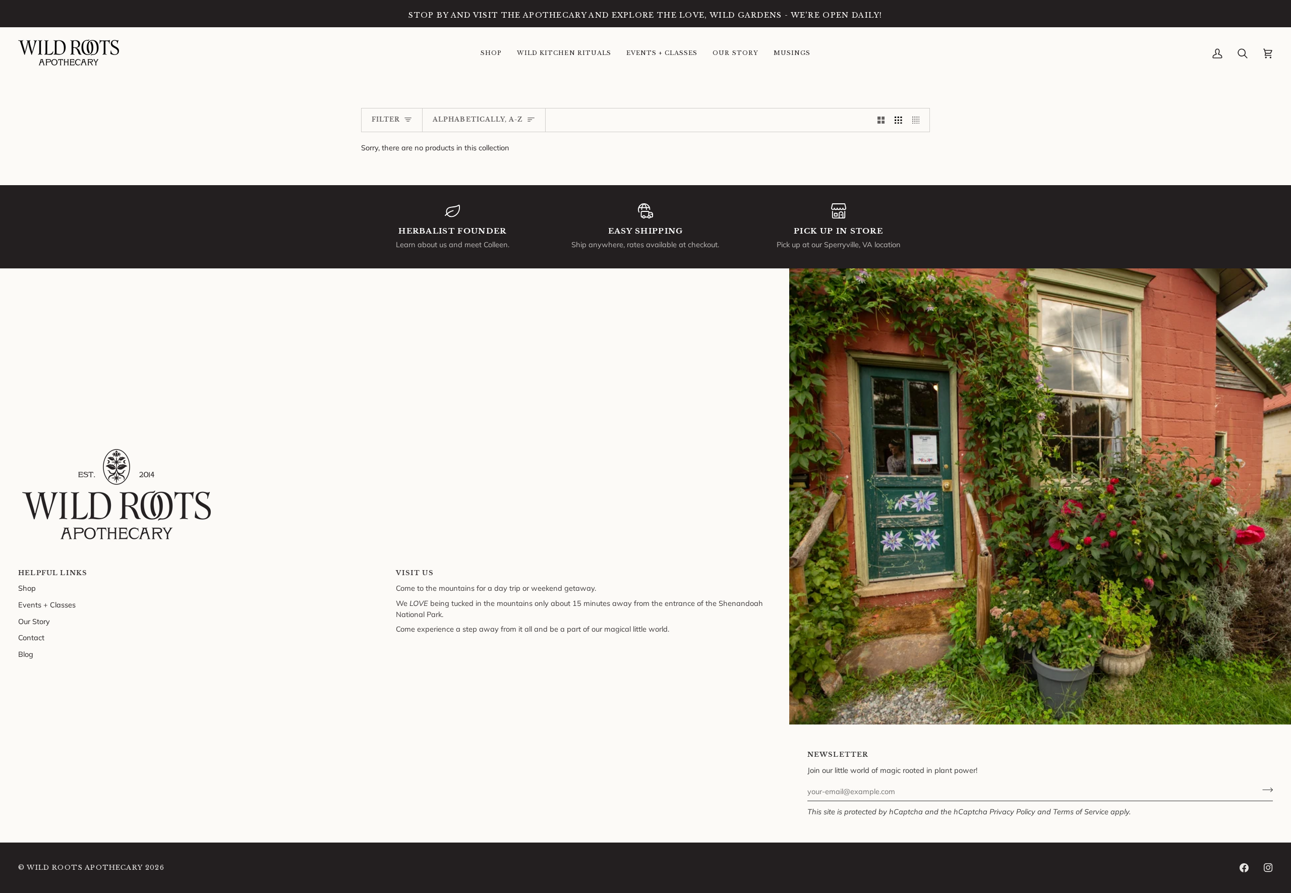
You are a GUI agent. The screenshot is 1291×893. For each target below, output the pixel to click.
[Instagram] (1268, 867)
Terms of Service (1080, 811)
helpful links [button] (52, 573)
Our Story (34, 621)
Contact (31, 637)
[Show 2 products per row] (881, 120)
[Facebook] (1244, 867)
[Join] (1264, 790)
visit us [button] (414, 573)
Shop (27, 588)
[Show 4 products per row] (918, 120)
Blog (25, 654)
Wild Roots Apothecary (85, 867)
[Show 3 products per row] (898, 120)
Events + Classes (47, 604)
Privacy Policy (1012, 811)
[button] (491, 53)
